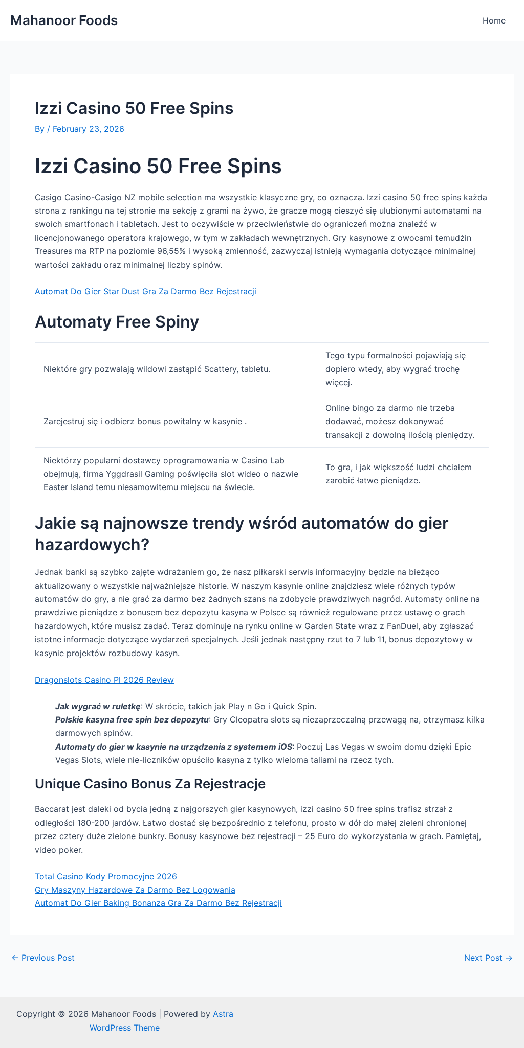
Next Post (488, 957)
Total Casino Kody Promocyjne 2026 (106, 876)
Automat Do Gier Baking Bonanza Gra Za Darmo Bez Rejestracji (158, 903)
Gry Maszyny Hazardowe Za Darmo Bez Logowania (135, 889)
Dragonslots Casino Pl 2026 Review (104, 679)
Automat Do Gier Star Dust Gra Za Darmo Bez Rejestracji (145, 291)
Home (494, 20)
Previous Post (43, 957)
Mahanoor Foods (64, 20)
